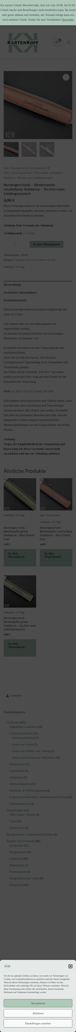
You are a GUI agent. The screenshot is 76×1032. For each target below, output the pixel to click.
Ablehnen (38, 1013)
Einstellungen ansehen (38, 1023)
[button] (70, 966)
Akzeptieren (38, 1003)
